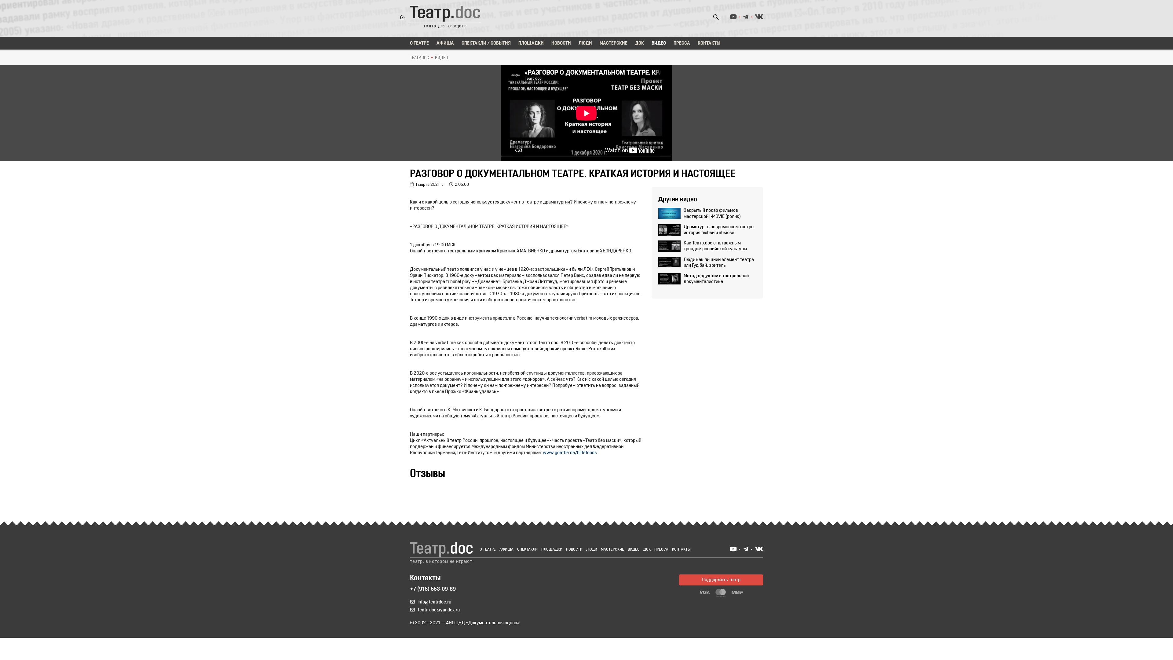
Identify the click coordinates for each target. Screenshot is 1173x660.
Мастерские (613, 43)
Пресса (682, 43)
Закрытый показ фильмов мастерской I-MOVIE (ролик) (712, 213)
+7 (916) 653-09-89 (433, 589)
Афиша (445, 43)
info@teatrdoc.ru (434, 602)
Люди (585, 43)
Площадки (531, 43)
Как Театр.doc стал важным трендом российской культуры (715, 246)
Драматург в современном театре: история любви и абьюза (719, 230)
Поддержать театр (721, 580)
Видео (659, 43)
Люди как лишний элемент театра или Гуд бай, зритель (719, 262)
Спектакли (527, 550)
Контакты (709, 43)
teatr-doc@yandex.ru (439, 610)
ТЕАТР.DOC (419, 58)
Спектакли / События (486, 43)
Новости (561, 43)
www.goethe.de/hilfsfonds (570, 452)
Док (639, 43)
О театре (419, 43)
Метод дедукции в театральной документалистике (716, 278)
